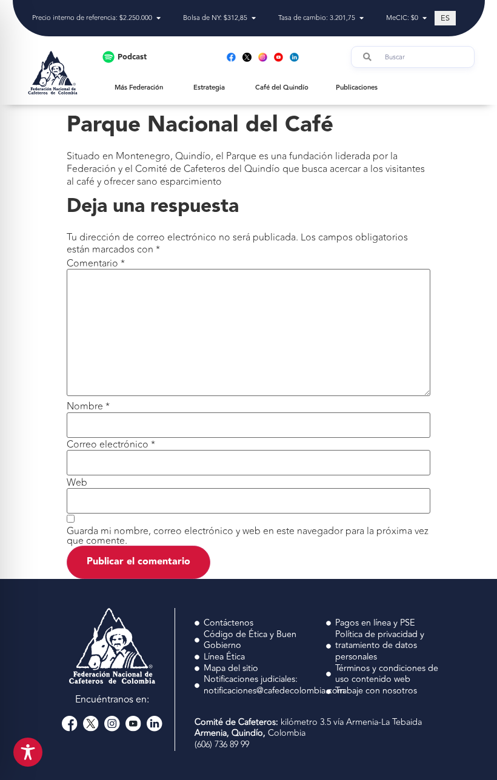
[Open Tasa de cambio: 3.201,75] (361, 18)
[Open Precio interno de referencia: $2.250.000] (158, 18)
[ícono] (247, 57)
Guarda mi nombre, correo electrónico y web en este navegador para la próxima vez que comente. (248, 536)
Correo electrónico (111, 444)
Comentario (96, 263)
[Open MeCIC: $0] (424, 18)
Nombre (88, 406)
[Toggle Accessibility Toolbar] (28, 752)
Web (77, 483)
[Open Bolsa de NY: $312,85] (253, 18)
